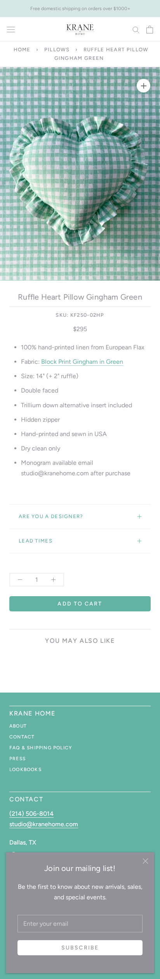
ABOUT (18, 726)
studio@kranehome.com (43, 824)
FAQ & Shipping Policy (40, 747)
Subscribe (80, 947)
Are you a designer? (51, 516)
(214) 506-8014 (31, 813)
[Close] (145, 861)
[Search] (135, 29)
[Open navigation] (11, 29)
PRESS (17, 758)
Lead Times (35, 541)
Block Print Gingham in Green (82, 361)
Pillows (57, 49)
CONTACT (22, 737)
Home (22, 49)
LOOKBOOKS (25, 769)
